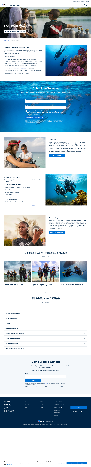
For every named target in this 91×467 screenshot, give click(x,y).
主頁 (5, 40)
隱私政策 (43, 424)
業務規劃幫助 (57, 410)
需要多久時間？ (57, 412)
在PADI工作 (27, 404)
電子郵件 (27, 105)
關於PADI (26, 401)
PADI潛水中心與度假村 (58, 401)
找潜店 (6, 408)
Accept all (82, 463)
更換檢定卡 (7, 402)
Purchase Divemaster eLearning (15, 31)
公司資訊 (41, 401)
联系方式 (27, 407)
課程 (11, 5)
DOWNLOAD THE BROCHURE (34, 117)
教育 (9, 40)
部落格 (78, 1)
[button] (44, 292)
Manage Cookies (61, 463)
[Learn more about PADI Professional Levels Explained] (73, 274)
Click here (46, 383)
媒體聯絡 (41, 407)
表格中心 (47, 424)
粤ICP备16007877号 (56, 424)
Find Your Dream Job (56, 232)
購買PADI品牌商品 (9, 411)
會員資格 (19, 5)
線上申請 (75, 1)
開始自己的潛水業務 (58, 407)
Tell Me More (57, 155)
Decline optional (72, 463)
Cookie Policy (9, 464)
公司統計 (41, 404)
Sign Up (33, 380)
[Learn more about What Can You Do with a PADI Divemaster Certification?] (45, 275)
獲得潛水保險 (7, 405)
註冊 (79, 407)
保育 (14, 5)
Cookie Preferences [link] (64, 424)
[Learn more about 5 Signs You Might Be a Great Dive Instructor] (17, 275)
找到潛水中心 (83, 1)
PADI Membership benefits (19, 68)
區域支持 (56, 415)
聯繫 (51, 424)
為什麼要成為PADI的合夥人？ (60, 404)
